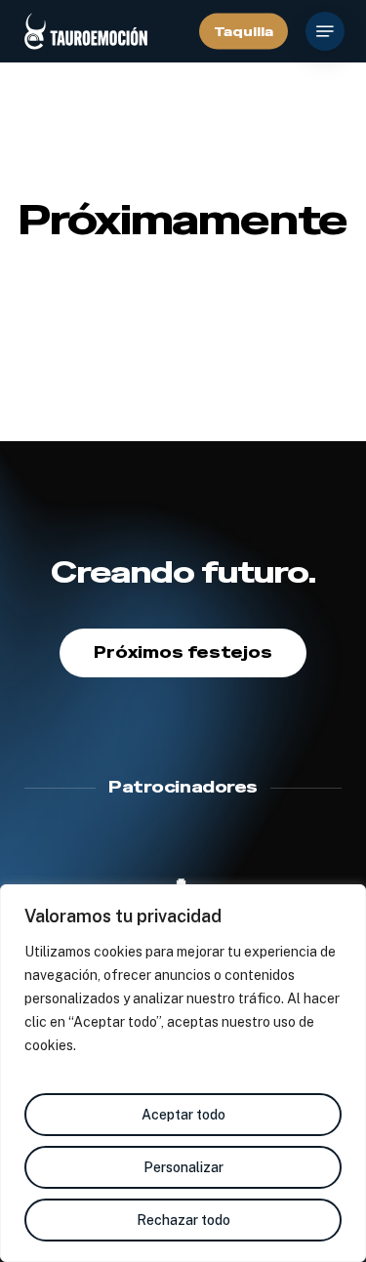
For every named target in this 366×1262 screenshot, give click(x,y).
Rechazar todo (183, 1220)
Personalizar (183, 1167)
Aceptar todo (183, 1114)
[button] (325, 31)
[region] (183, 1073)
